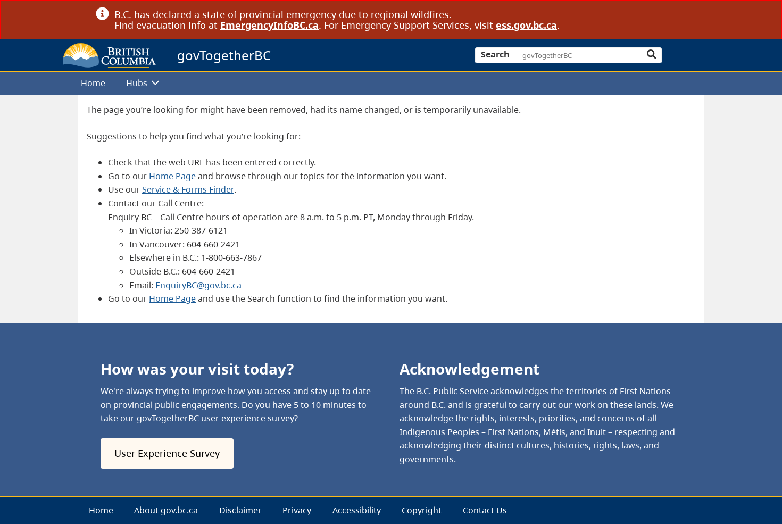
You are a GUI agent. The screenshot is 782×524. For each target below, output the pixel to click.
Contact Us (485, 510)
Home (93, 83)
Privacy (296, 510)
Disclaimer (240, 510)
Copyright (422, 510)
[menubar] (387, 83)
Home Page (172, 176)
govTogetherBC (224, 55)
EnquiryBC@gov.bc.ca (198, 285)
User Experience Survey (167, 453)
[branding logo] (109, 55)
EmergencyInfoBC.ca (269, 25)
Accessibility (356, 510)
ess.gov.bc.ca (526, 25)
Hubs (136, 83)
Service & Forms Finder (188, 189)
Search (495, 54)
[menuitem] (93, 83)
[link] (682, 14)
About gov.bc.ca (166, 510)
